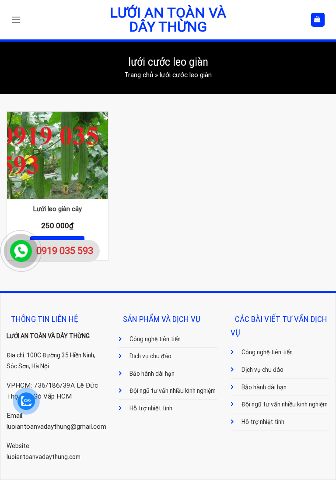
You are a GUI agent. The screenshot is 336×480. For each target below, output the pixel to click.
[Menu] (18, 19)
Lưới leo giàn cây (57, 209)
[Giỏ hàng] (318, 19)
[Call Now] (21, 251)
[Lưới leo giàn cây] (57, 155)
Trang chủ (138, 75)
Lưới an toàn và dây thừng (168, 20)
